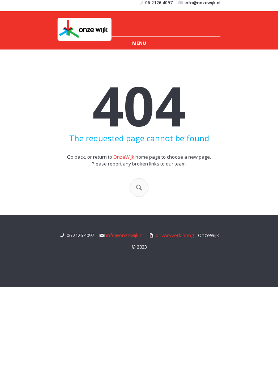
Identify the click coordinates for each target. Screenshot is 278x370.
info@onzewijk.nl (125, 235)
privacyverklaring (175, 235)
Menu (139, 43)
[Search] (139, 187)
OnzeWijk (123, 157)
